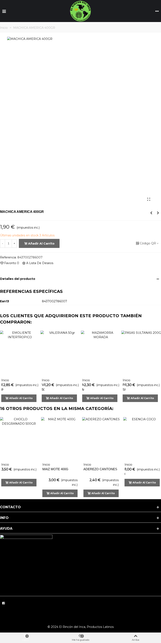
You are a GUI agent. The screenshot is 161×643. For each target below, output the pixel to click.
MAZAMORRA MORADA (83, 387)
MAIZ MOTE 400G (55, 469)
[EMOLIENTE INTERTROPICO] (20, 353)
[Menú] (4, 11)
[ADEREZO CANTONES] (101, 438)
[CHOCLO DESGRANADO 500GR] (19, 438)
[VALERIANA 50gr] (60, 353)
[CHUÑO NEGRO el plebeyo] (151, 213)
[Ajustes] (157, 11)
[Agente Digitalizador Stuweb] (138, 602)
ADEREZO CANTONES (100, 469)
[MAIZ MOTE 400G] (60, 438)
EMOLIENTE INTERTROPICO (2, 387)
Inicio (5, 380)
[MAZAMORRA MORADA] (101, 353)
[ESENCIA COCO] (142, 438)
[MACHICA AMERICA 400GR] (148, 199)
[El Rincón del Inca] (80, 11)
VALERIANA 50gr (43, 387)
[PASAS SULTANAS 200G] (141, 353)
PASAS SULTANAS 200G (124, 389)
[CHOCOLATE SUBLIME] (158, 213)
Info (4, 518)
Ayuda (6, 528)
